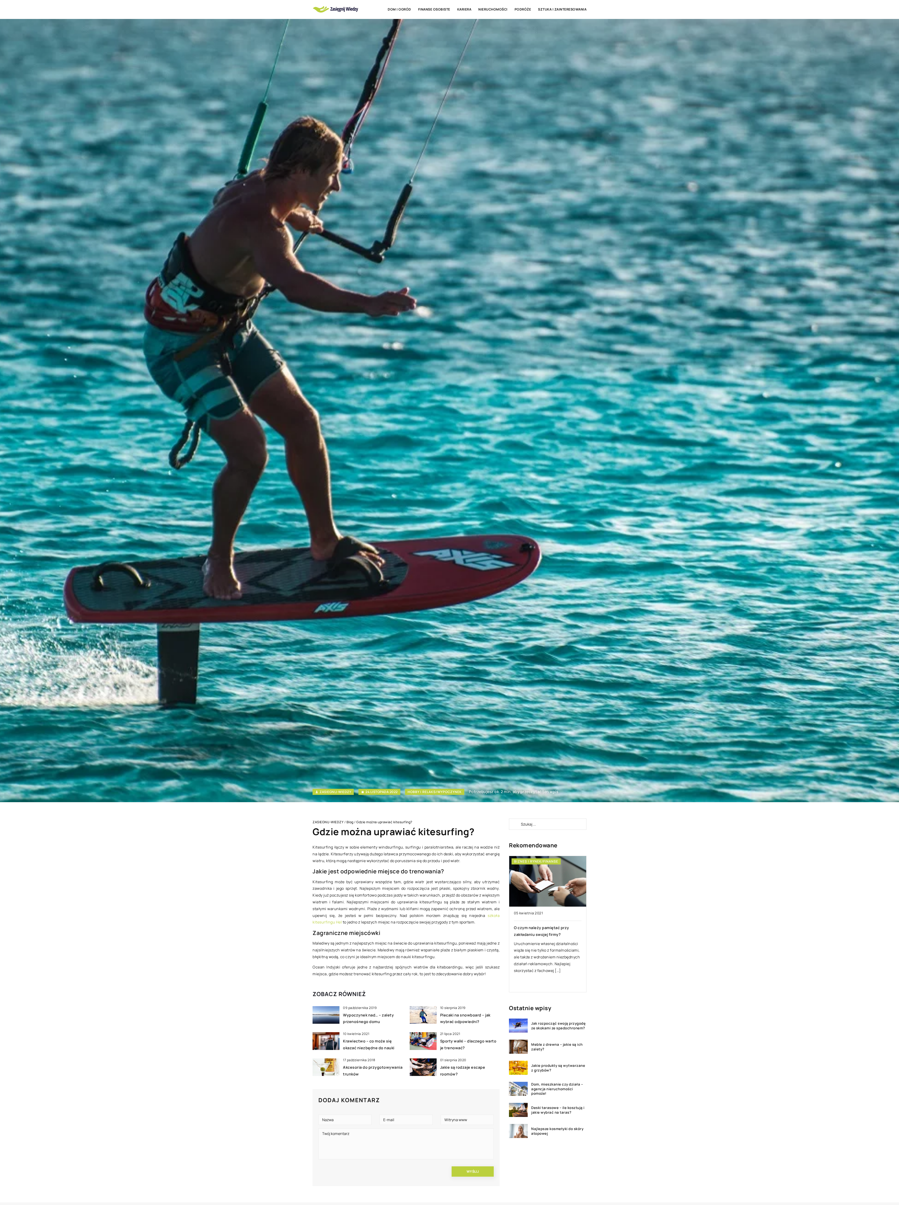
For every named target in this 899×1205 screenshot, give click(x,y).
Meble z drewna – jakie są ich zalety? (557, 1046)
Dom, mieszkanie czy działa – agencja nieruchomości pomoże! (557, 1089)
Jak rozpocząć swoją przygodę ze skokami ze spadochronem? (558, 1025)
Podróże (523, 9)
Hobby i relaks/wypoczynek (435, 792)
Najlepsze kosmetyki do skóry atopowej (557, 1130)
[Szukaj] (514, 824)
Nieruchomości (493, 9)
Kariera (464, 9)
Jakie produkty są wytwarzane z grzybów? (558, 1067)
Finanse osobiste (434, 9)
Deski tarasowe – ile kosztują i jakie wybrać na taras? (558, 1109)
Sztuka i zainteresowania (562, 9)
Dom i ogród (399, 9)
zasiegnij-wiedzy (335, 791)
